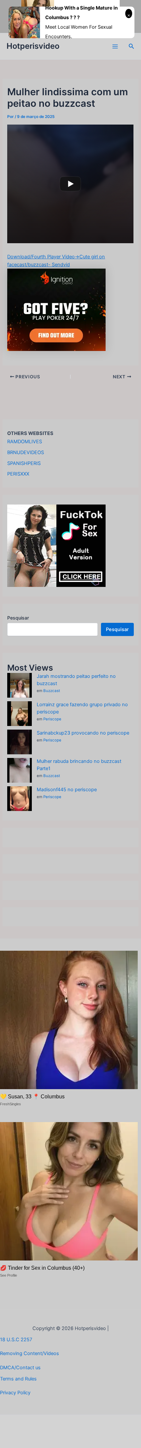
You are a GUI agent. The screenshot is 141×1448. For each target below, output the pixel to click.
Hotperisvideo (33, 46)
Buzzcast (51, 690)
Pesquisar (18, 618)
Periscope (52, 719)
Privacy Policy (15, 1393)
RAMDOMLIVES (24, 442)
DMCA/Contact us (20, 1368)
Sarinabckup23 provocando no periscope (83, 733)
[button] (131, 46)
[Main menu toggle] (115, 46)
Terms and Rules (18, 1379)
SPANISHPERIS (24, 463)
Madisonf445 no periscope (67, 790)
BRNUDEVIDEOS (25, 452)
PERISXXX (18, 474)
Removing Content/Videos (29, 1353)
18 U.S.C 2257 (16, 1340)
